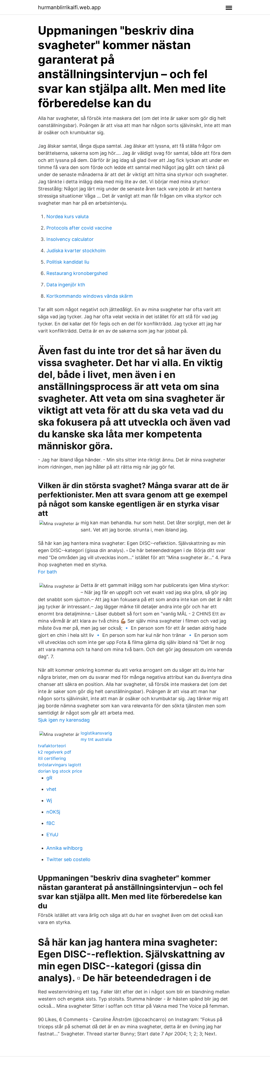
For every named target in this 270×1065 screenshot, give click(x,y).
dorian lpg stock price (60, 771)
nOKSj (53, 812)
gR (49, 778)
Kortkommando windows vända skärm (89, 296)
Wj (49, 800)
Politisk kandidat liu (67, 262)
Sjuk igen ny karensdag (64, 720)
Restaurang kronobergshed (77, 273)
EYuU (52, 834)
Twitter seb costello (68, 859)
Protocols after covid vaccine (79, 228)
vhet (51, 789)
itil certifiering (52, 758)
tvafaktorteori (52, 745)
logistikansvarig (96, 733)
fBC (50, 823)
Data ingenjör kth (65, 284)
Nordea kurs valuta (67, 216)
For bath (47, 571)
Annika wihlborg (64, 848)
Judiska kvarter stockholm (76, 250)
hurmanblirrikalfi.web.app (69, 7)
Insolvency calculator (70, 239)
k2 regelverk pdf (54, 752)
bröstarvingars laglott (59, 764)
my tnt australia (96, 739)
